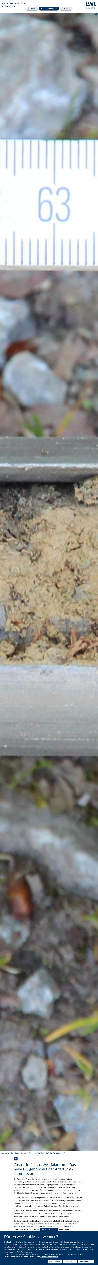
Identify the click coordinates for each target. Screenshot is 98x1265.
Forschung (15, 1153)
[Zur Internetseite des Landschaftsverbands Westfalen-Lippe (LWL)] (90, 5)
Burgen (24, 1153)
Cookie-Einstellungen (49, 1229)
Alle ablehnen (70, 1261)
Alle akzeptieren (86, 1261)
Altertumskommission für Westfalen (13, 5)
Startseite (5, 1153)
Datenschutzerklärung (49, 1257)
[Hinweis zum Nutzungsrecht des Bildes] (96, 14)
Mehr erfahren (54, 1261)
